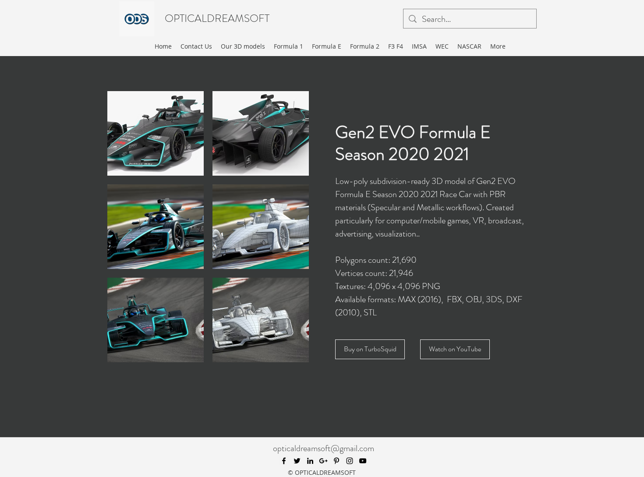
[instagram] (349, 460)
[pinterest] (336, 460)
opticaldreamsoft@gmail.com (323, 448)
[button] (155, 133)
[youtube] (362, 460)
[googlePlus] (323, 460)
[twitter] (297, 460)
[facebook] (284, 460)
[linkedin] (310, 460)
